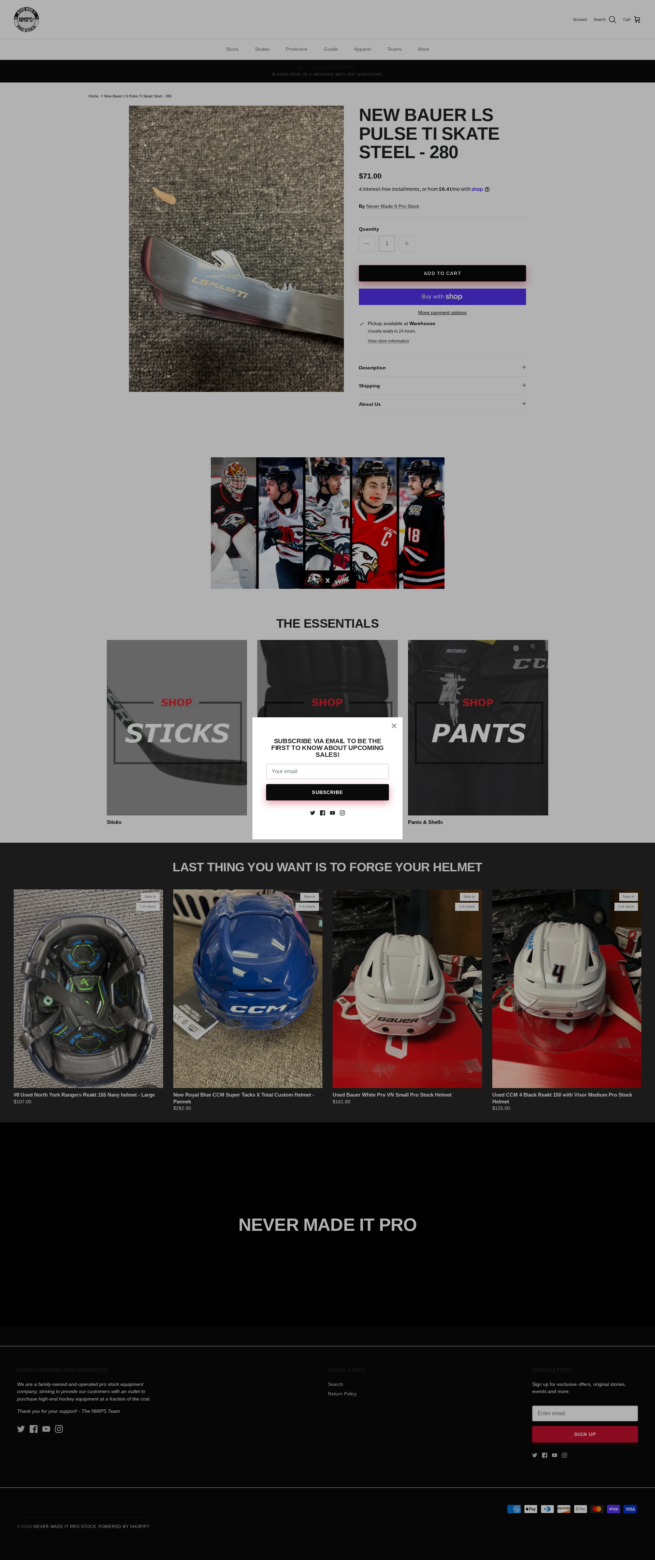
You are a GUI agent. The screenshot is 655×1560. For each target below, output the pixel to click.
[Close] (394, 725)
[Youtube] (332, 812)
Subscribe (327, 792)
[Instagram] (342, 812)
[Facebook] (322, 812)
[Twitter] (312, 812)
